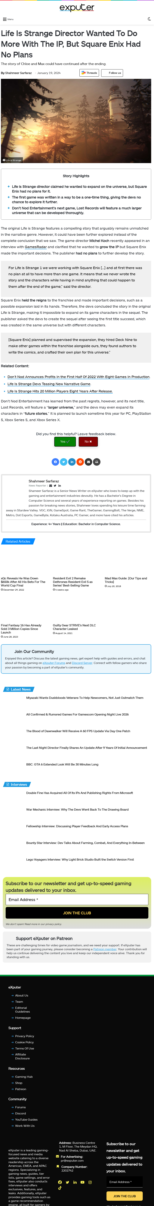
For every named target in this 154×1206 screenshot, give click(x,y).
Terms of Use (24, 1051)
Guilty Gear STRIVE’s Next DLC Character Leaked (74, 626)
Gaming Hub (24, 1079)
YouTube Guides (26, 1122)
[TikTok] (60, 1191)
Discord (20, 1116)
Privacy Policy (24, 1039)
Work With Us (25, 1129)
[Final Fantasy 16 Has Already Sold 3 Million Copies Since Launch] (24, 608)
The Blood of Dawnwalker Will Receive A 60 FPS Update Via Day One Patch (78, 732)
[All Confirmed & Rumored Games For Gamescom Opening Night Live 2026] (13, 721)
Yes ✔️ (65, 441)
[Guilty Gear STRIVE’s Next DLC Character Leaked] (76, 608)
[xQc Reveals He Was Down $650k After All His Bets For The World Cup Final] (24, 561)
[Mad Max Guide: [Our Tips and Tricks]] (128, 561)
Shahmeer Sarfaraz (16, 73)
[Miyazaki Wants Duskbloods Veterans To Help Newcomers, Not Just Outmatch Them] (13, 704)
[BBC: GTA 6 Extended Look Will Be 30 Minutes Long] (13, 771)
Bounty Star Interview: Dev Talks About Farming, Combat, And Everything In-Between (85, 844)
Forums (20, 1110)
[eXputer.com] (77, 8)
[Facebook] (55, 462)
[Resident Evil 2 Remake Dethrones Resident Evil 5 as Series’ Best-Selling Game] (76, 561)
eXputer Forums (54, 664)
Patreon (20, 1092)
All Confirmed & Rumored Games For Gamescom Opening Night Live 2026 (77, 716)
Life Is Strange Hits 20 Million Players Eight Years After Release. (60, 391)
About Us (21, 998)
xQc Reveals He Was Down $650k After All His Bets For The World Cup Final (23, 581)
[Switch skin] (149, 19)
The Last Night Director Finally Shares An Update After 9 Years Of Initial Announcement (86, 749)
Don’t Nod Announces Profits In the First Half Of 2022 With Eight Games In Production (78, 376)
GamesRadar (36, 247)
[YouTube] (83, 1185)
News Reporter (37, 485)
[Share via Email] (88, 462)
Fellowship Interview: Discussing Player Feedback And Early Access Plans (77, 827)
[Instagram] (90, 1185)
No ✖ (88, 441)
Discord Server (82, 664)
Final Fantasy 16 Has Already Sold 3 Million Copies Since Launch (21, 628)
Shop (18, 1086)
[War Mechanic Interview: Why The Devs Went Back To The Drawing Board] (13, 816)
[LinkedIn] (72, 462)
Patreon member (104, 952)
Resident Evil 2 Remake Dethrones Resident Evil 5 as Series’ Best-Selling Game (73, 581)
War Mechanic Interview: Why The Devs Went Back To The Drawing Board (77, 811)
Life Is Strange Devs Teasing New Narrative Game (49, 384)
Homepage (23, 1021)
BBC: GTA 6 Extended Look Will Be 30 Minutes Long (62, 766)
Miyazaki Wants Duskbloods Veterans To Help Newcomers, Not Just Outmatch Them (84, 699)
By (3, 73)
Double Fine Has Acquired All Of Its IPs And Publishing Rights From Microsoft (79, 794)
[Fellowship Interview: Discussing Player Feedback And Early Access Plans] (13, 833)
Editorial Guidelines (22, 1013)
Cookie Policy (24, 1045)
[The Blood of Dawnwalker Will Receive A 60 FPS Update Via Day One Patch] (13, 738)
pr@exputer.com (72, 1163)
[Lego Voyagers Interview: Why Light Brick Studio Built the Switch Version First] (13, 866)
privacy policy (53, 925)
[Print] (96, 462)
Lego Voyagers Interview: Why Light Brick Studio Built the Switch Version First (80, 861)
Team (19, 1004)
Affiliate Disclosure (22, 1059)
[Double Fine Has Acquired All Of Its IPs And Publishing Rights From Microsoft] (13, 799)
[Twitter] (63, 462)
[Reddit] (80, 462)
